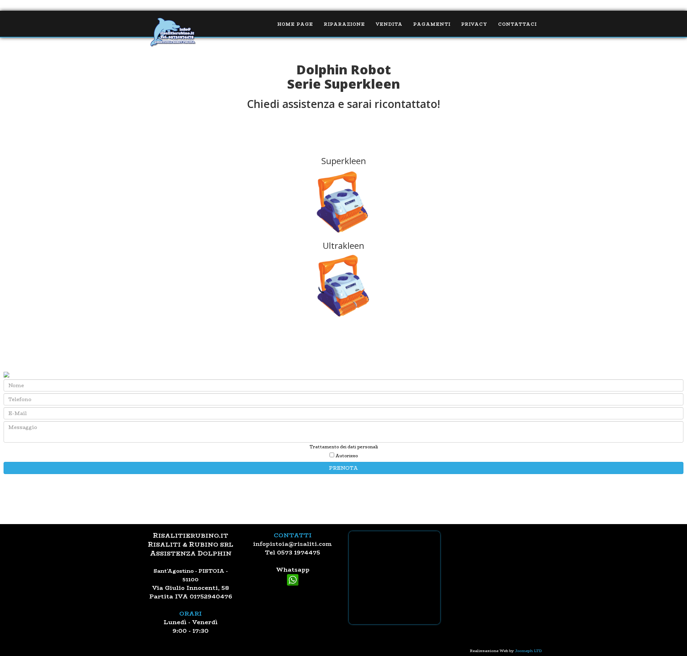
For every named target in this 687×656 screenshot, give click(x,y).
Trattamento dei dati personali (344, 447)
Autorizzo (346, 456)
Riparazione (344, 24)
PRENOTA (343, 468)
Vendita (389, 24)
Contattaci (517, 24)
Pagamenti (431, 24)
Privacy (474, 24)
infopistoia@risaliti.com (292, 543)
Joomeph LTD (528, 650)
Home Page (295, 24)
